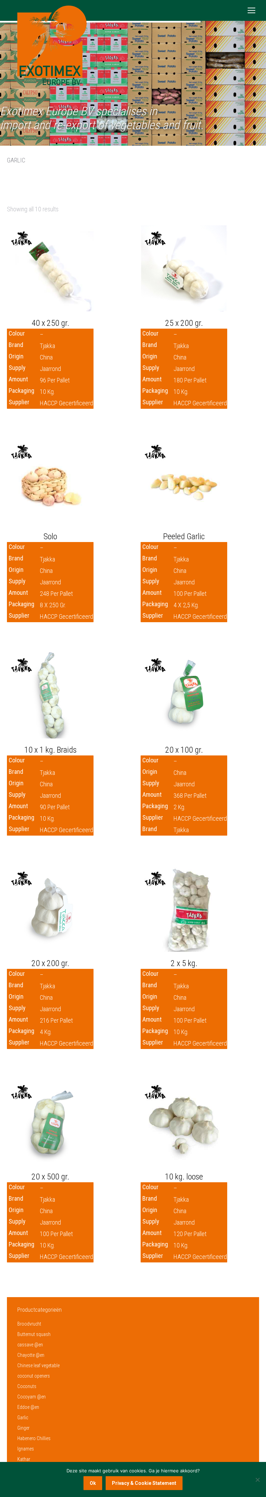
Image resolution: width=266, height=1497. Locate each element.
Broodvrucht (29, 1324)
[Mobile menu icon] (251, 10)
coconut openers (33, 1376)
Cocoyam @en (31, 1396)
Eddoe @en (28, 1407)
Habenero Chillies (34, 1438)
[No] (257, 1479)
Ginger (23, 1428)
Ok (93, 1483)
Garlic (22, 1417)
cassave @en (30, 1344)
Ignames (25, 1449)
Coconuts (26, 1386)
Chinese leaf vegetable (38, 1365)
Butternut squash (34, 1334)
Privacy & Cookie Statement (144, 1483)
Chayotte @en (30, 1355)
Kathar (23, 1459)
